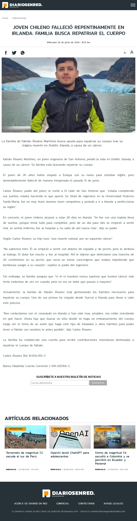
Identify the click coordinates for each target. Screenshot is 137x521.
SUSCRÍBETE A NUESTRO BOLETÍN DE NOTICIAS (68, 376)
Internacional (19, 18)
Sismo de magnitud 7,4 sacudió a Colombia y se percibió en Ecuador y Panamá (112, 458)
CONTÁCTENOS (86, 503)
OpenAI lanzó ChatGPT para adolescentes (70, 455)
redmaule (11, 469)
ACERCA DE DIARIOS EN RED (30, 503)
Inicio (5, 18)
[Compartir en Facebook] (5, 54)
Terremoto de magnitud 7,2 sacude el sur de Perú (24, 455)
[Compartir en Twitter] (14, 54)
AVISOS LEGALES (113, 503)
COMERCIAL (62, 503)
